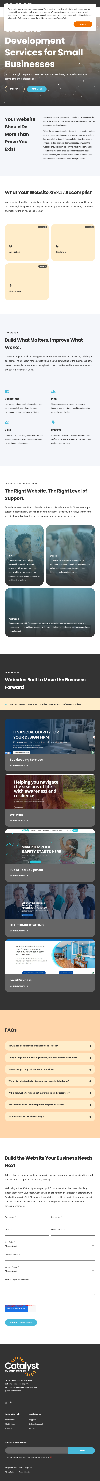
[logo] (22, 1366)
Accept (83, 24)
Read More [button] (37, 89)
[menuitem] (8, 3)
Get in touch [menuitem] (35, 1414)
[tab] (7, 704)
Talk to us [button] (15, 89)
